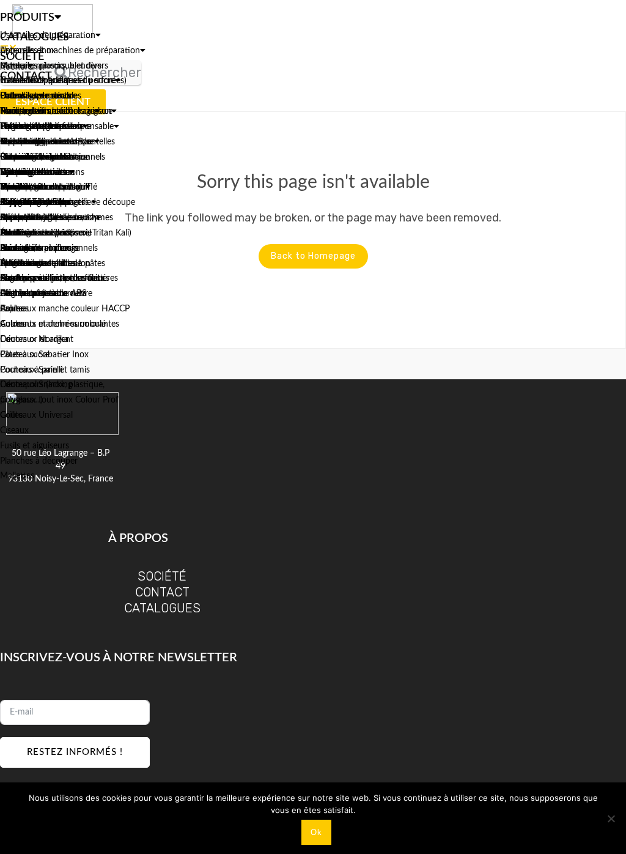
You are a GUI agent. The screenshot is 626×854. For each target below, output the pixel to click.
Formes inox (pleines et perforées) (63, 80)
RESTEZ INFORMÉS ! (75, 752)
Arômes (14, 309)
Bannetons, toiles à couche (50, 218)
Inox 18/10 (21, 187)
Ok (316, 832)
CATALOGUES (162, 608)
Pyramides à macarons (42, 172)
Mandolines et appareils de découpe (67, 202)
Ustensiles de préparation (47, 35)
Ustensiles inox (28, 50)
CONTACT (162, 592)
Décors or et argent (36, 339)
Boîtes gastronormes (38, 126)
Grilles (11, 415)
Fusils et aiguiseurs (34, 446)
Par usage (18, 111)
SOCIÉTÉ (162, 576)
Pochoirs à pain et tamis (45, 370)
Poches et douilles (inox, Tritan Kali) (65, 233)
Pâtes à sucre (25, 355)
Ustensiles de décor (36, 96)
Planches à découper (39, 461)
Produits (27, 17)
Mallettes (17, 476)
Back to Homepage (313, 256)
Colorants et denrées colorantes (59, 324)
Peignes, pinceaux (33, 293)
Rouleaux (17, 248)
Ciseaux (14, 430)
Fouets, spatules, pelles (42, 278)
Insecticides (22, 142)
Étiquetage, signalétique (44, 157)
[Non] (611, 818)
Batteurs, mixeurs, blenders (50, 66)
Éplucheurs (21, 263)
